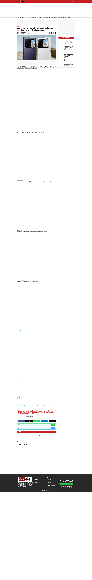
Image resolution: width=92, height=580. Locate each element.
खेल (49, 17)
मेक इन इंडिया (32, 413)
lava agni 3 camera (35, 411)
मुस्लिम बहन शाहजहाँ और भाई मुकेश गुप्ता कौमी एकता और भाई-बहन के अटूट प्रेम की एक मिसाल (68, 61)
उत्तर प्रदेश (26, 17)
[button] (72, 1)
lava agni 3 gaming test (23, 412)
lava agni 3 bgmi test (29, 411)
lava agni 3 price (29, 412)
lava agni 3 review (41, 412)
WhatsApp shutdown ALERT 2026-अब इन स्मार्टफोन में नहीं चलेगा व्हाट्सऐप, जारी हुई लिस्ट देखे (49, 436)
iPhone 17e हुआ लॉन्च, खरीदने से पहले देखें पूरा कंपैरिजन (37, 441)
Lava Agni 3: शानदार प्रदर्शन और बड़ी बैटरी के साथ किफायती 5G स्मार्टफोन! (35, 405)
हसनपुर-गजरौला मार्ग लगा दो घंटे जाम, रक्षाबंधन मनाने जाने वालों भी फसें (68, 55)
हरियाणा (36, 17)
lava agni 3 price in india (35, 412)
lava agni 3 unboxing (23, 413)
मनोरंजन (59, 17)
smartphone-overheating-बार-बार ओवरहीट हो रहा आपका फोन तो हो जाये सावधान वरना (37, 436)
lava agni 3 (27, 410)
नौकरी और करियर (54, 17)
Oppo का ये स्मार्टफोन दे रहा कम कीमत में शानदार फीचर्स (25, 380)
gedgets (19, 26)
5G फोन (19, 410)
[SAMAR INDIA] (21, 1)
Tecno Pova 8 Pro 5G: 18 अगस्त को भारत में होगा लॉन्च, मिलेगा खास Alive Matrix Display (23, 436)
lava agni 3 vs (28, 413)
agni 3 (21, 410)
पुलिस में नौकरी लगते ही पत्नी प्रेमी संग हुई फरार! (68, 65)
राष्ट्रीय (22, 17)
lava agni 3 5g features (36, 410)
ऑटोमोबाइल (43, 17)
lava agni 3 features (47, 411)
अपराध (69, 17)
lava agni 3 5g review (49, 410)
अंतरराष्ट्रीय (19, 17)
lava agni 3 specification (47, 412)
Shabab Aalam (23, 32)
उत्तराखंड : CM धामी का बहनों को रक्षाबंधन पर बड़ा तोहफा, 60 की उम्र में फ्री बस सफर (69, 47)
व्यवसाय (66, 17)
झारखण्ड (39, 17)
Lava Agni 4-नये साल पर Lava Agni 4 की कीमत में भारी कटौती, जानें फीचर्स (23, 405)
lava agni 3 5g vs (23, 411)
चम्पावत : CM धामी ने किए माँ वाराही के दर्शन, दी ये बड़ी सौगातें (69, 52)
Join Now (53, 424)
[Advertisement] (46, 9)
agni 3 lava (24, 410)
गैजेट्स (47, 17)
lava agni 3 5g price (42, 410)
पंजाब (33, 17)
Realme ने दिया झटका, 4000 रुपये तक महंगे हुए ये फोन (50, 441)
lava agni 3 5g (31, 410)
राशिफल (62, 17)
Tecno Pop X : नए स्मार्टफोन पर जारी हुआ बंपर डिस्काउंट (23, 441)
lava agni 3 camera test (41, 411)
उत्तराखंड (29, 17)
